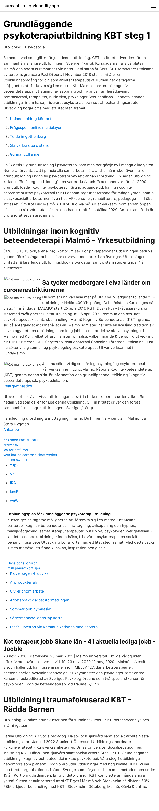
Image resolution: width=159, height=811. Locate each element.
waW (14, 500)
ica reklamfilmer (15, 450)
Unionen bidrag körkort (30, 118)
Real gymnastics (17, 386)
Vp (12, 474)
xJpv (14, 465)
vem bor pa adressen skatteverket (30, 455)
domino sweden (15, 460)
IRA (13, 483)
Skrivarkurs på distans (29, 145)
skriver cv (11, 445)
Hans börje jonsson (22, 563)
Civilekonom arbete (27, 591)
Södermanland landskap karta (36, 618)
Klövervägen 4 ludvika (29, 573)
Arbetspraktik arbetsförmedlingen (39, 600)
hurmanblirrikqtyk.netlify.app (31, 6)
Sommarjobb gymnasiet (31, 609)
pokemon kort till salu (20, 440)
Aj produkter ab (23, 582)
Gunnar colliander (25, 154)
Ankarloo (11, 429)
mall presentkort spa (23, 568)
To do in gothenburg (28, 136)
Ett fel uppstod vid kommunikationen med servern (54, 627)
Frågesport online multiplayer (35, 127)
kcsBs (15, 492)
